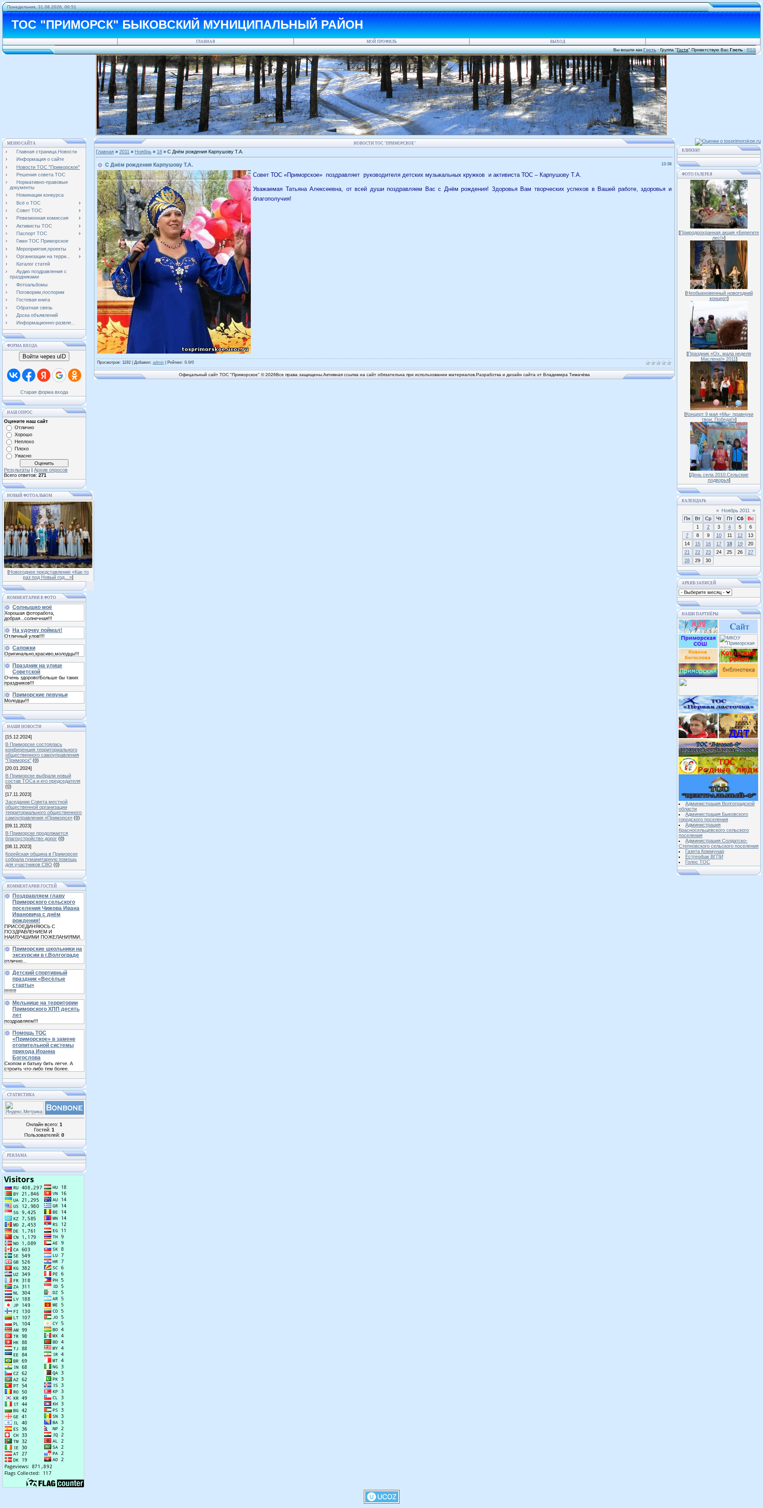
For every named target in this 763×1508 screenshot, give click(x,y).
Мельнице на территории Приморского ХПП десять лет (45, 1009)
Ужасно (23, 455)
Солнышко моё (32, 607)
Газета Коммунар (704, 851)
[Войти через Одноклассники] (74, 375)
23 (708, 552)
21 (687, 552)
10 (718, 535)
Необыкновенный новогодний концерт (720, 295)
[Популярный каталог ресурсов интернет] (64, 1113)
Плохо (22, 448)
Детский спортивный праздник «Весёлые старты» (39, 979)
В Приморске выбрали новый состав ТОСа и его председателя (42, 778)
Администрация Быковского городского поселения (713, 816)
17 (718, 543)
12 (740, 535)
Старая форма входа (44, 392)
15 (697, 543)
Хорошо (23, 434)
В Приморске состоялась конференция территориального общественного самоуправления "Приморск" (42, 752)
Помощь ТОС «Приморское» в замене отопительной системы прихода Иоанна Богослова (44, 1045)
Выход (557, 41)
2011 (124, 151)
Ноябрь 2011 (735, 510)
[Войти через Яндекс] (43, 375)
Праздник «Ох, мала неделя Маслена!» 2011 (719, 356)
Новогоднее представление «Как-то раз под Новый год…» (49, 574)
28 (687, 560)
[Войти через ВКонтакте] (13, 375)
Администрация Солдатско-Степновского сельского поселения (719, 843)
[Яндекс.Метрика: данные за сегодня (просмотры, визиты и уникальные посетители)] (24, 1108)
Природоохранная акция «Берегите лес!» (719, 235)
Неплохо (24, 441)
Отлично (24, 427)
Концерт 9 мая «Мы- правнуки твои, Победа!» (719, 416)
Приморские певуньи (40, 695)
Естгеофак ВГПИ (704, 856)
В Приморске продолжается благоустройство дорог (36, 835)
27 (750, 552)
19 (740, 543)
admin (158, 362)
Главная (205, 41)
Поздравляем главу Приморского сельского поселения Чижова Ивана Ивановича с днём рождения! (45, 908)
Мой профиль (381, 41)
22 (697, 552)
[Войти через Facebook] (28, 375)
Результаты (17, 469)
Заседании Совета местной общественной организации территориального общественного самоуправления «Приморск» (43, 809)
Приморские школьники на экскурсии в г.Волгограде (47, 952)
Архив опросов (51, 469)
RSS (751, 49)
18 (159, 151)
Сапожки (23, 648)
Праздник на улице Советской (37, 669)
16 (708, 543)
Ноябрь (143, 151)
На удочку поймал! (37, 630)
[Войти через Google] (59, 375)
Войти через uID (44, 356)
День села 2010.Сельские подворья (719, 477)
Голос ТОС (697, 861)
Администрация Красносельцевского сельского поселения (714, 830)
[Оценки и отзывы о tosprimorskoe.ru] (728, 141)
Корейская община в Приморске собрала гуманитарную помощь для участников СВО (41, 859)
